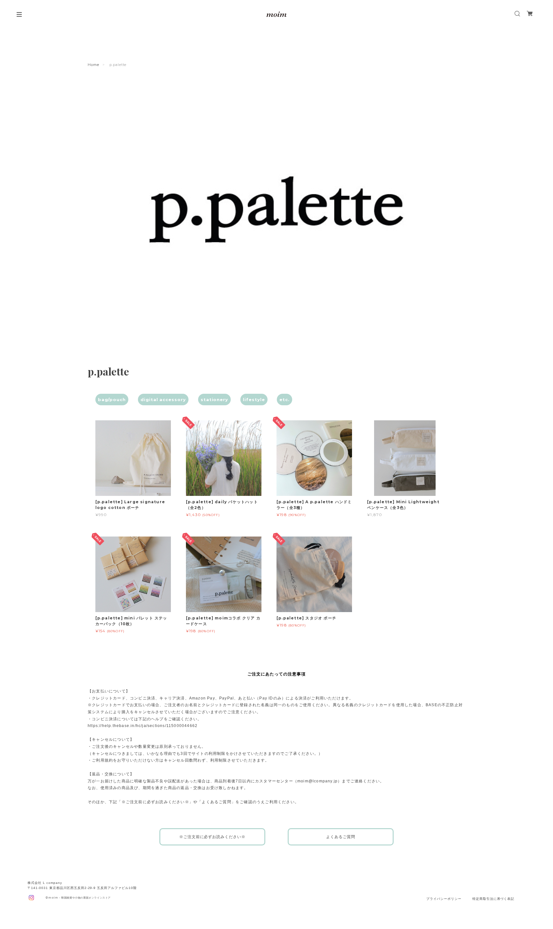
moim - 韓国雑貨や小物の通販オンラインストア (79, 897)
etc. (284, 399)
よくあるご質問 (340, 837)
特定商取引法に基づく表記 (493, 899)
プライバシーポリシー (443, 899)
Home (93, 64)
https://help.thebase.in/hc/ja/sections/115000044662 (142, 725)
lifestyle (254, 399)
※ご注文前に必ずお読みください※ (212, 837)
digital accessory (163, 399)
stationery (214, 399)
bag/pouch (112, 399)
